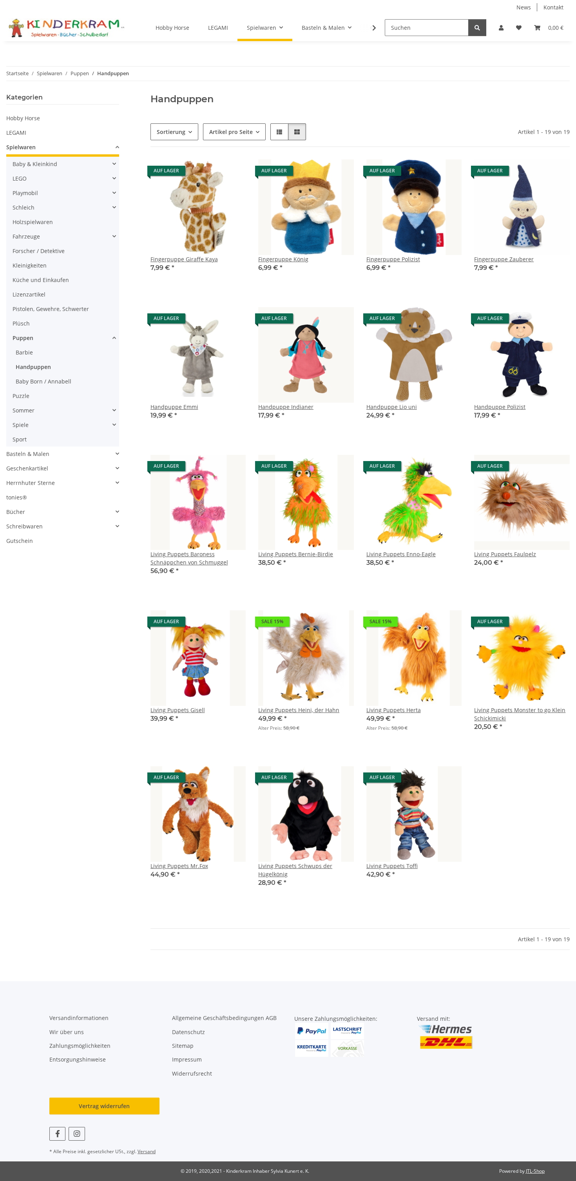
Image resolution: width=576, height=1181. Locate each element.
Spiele (21, 425)
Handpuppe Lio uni (391, 407)
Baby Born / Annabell (43, 381)
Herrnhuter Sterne (30, 483)
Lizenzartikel (29, 294)
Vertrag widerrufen (104, 1106)
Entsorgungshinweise (77, 1059)
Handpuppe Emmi (174, 407)
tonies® (16, 497)
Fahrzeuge (26, 236)
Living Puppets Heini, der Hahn (298, 710)
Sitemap (183, 1045)
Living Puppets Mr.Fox (179, 866)
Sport (20, 439)
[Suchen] (477, 27)
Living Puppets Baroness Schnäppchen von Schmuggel (189, 558)
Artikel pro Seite (231, 132)
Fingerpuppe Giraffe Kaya (184, 259)
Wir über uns (66, 1032)
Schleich (23, 207)
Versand (147, 1151)
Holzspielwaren (33, 222)
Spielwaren (21, 147)
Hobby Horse (23, 118)
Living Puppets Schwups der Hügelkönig (295, 870)
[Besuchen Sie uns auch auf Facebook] (57, 1134)
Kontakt (553, 7)
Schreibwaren (24, 526)
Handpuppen (33, 367)
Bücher (15, 511)
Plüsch (21, 323)
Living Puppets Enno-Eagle (401, 554)
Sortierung (171, 132)
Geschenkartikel (27, 468)
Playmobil (25, 193)
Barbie (24, 352)
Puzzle (21, 396)
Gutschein (19, 540)
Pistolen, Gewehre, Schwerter (51, 309)
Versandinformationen (79, 1018)
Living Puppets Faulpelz (505, 554)
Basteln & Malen (27, 454)
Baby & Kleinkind (35, 164)
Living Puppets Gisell (177, 710)
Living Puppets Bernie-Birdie (295, 554)
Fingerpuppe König (283, 259)
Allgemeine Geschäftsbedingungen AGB (224, 1018)
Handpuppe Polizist (499, 407)
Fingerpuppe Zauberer (504, 259)
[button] (501, 27)
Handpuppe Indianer (285, 407)
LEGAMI (16, 132)
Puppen (23, 338)
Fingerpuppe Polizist (393, 259)
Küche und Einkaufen (41, 280)
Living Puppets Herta (393, 710)
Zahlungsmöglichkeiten (79, 1045)
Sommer (23, 410)
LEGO (20, 178)
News (523, 7)
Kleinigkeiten (30, 265)
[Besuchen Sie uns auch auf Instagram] (77, 1134)
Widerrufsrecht (192, 1073)
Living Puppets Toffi (392, 866)
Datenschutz (188, 1032)
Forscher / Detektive (39, 251)
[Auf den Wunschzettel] (232, 172)
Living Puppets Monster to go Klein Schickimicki (519, 714)
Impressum (187, 1059)
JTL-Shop (535, 1171)
